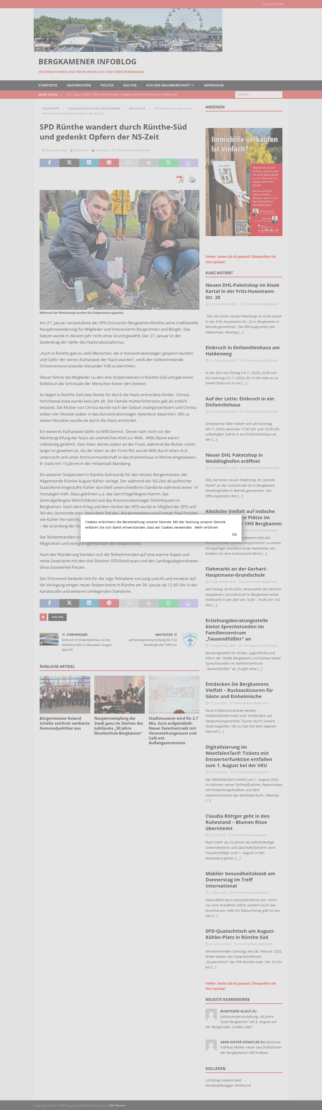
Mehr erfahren (206, 527)
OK (234, 534)
